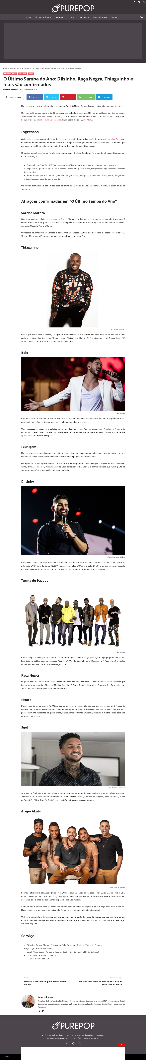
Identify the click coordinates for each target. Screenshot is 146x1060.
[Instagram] (139, 2)
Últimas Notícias (42, 17)
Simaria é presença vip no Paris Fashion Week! (45, 983)
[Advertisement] (73, 41)
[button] (141, 17)
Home (28, 17)
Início (5, 69)
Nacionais (27, 69)
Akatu (89, 120)
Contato (114, 17)
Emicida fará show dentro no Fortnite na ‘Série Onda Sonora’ (100, 983)
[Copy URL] (122, 97)
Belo (23, 120)
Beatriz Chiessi (12, 89)
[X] (143, 2)
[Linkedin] (43, 1011)
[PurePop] (73, 8)
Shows (31, 73)
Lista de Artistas (100, 17)
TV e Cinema (84, 17)
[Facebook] (135, 2)
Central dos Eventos (113, 139)
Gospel (71, 17)
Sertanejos (59, 17)
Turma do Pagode (53, 120)
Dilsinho (40, 120)
